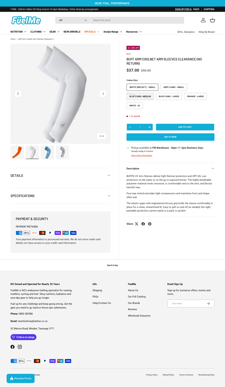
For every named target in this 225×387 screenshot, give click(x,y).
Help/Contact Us (102, 303)
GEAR (53, 31)
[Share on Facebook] (143, 224)
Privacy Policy (151, 375)
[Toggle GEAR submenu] (58, 32)
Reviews (132, 309)
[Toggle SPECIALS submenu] (98, 32)
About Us (133, 290)
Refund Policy (168, 375)
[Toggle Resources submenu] (140, 32)
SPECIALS (90, 31)
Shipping (97, 290)
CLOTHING (36, 31)
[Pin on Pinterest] (149, 224)
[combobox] (119, 20)
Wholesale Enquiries (139, 315)
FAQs (95, 296)
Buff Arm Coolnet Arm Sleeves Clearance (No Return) (37, 39)
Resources (132, 31)
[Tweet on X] (136, 224)
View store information (141, 155)
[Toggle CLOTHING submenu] (44, 32)
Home (13, 39)
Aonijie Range (110, 31)
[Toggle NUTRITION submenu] (25, 32)
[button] (212, 20)
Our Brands (134, 303)
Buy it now (170, 137)
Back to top (112, 265)
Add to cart (185, 127)
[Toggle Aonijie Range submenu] (121, 32)
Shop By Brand (206, 31)
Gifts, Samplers (186, 31)
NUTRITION (17, 31)
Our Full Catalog (137, 296)
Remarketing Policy (206, 375)
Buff (129, 54)
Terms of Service (186, 375)
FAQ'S (196, 9)
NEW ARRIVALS (72, 31)
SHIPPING (209, 9)
